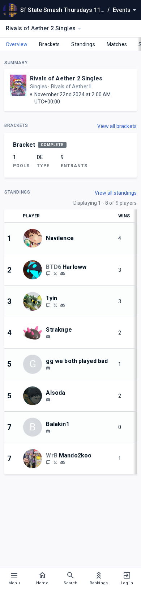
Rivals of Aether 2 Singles (66, 78)
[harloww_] (55, 273)
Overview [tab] (16, 44)
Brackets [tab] (49, 44)
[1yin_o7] (55, 305)
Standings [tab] (83, 44)
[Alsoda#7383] (48, 399)
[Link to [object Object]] (34, 238)
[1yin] (62, 305)
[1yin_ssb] (48, 305)
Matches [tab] (117, 44)
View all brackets (117, 126)
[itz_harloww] (48, 273)
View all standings (116, 193)
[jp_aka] (48, 368)
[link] (62, 273)
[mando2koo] (62, 462)
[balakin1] (48, 431)
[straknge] (48, 336)
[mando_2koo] (48, 462)
